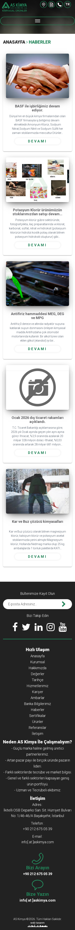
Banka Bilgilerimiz (37, 704)
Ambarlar (38, 698)
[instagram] (51, 628)
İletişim (37, 733)
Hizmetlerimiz (37, 686)
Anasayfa (14, 42)
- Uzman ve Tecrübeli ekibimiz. (37, 790)
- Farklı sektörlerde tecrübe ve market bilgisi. (37, 772)
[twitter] (26, 628)
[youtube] (63, 628)
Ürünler (37, 722)
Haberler (37, 710)
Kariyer (37, 692)
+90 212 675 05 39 (59, 4)
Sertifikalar (37, 716)
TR (67, 4)
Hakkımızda (37, 668)
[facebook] (15, 628)
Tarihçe (37, 680)
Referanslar (37, 727)
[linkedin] (39, 628)
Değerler (37, 674)
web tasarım (37, 922)
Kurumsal (37, 662)
